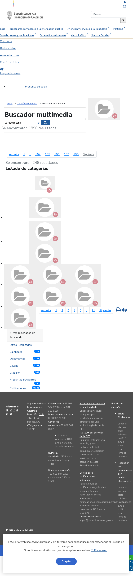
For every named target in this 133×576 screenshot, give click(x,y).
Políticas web (99, 550)
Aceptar (66, 561)
